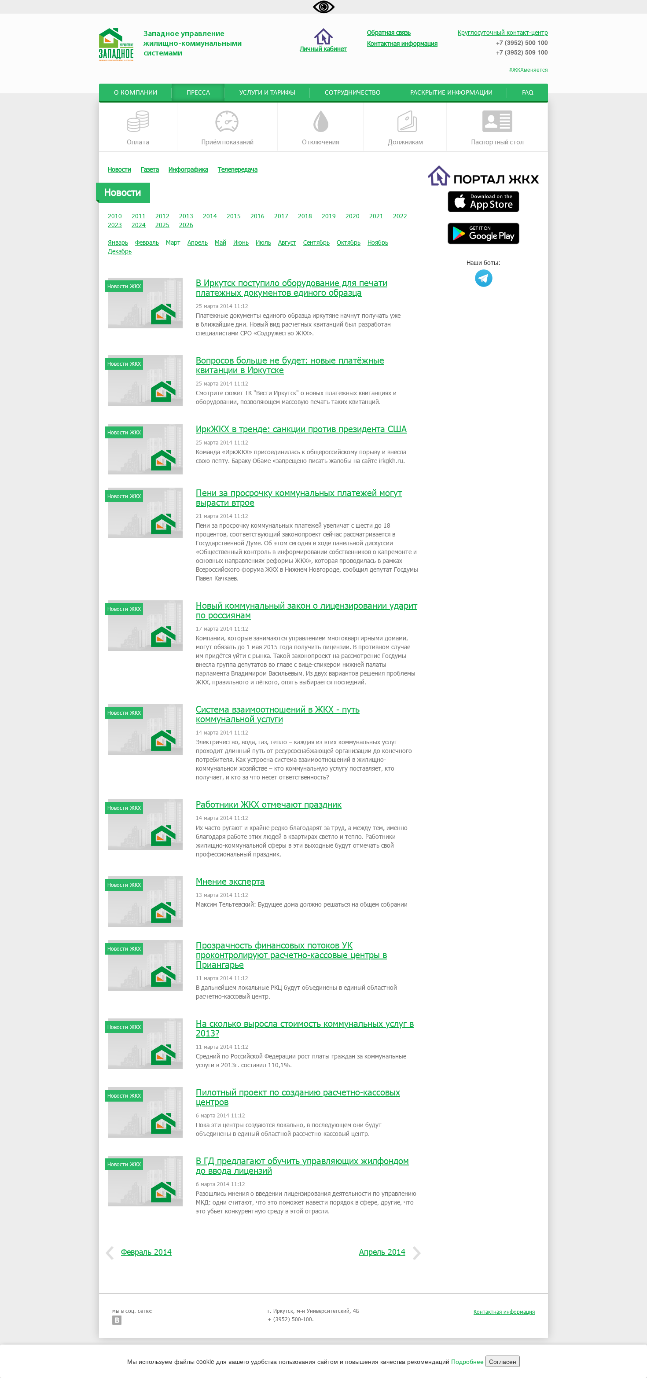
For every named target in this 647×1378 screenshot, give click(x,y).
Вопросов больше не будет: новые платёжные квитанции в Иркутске (290, 365)
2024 (139, 224)
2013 (186, 216)
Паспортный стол (497, 142)
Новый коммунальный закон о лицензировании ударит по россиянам (306, 610)
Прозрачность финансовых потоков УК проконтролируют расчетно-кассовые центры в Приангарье (291, 955)
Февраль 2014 (146, 1252)
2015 (234, 216)
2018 (305, 216)
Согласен (502, 1361)
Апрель (197, 242)
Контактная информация (504, 1311)
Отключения (320, 142)
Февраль (147, 242)
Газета (150, 169)
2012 (162, 216)
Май (220, 242)
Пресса (198, 92)
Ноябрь (378, 242)
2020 (353, 216)
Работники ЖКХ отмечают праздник (269, 804)
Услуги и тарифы (267, 92)
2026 (186, 224)
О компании (135, 92)
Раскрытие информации (451, 92)
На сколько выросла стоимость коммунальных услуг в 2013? (305, 1028)
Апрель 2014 (382, 1252)
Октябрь (348, 242)
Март (173, 242)
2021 (376, 216)
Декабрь (120, 251)
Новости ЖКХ (124, 286)
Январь (118, 242)
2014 (210, 216)
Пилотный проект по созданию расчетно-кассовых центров (298, 1097)
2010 (115, 216)
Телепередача (237, 169)
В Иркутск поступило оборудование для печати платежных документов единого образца (291, 287)
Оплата (138, 142)
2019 (329, 216)
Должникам (405, 142)
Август (287, 242)
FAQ (527, 92)
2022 (400, 216)
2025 (162, 224)
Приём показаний (227, 142)
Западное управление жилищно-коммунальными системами (192, 44)
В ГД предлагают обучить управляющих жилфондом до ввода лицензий (302, 1165)
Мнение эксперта (230, 881)
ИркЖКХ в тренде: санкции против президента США (301, 428)
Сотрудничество (353, 92)
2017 (281, 216)
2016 (257, 216)
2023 (115, 224)
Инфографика (188, 169)
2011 (139, 216)
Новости (119, 169)
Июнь (241, 242)
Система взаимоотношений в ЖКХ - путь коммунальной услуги (278, 714)
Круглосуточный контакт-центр (503, 32)
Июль (263, 242)
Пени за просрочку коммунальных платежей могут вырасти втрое (299, 497)
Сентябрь (316, 242)
